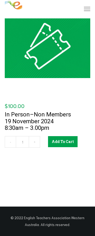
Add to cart (63, 141)
